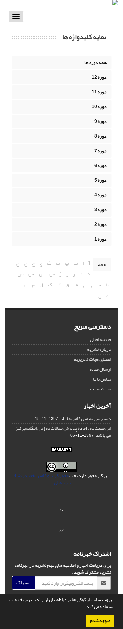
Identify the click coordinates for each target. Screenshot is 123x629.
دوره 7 (100, 150)
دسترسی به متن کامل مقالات (85, 418)
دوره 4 (100, 195)
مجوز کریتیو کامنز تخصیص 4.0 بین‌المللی (42, 479)
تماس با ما (102, 379)
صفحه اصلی (100, 339)
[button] (83, 607)
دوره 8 (100, 136)
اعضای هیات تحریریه (92, 359)
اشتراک (23, 582)
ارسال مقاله (100, 369)
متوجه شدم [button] (100, 621)
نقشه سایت (100, 389)
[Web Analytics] (61, 451)
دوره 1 (100, 239)
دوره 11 (99, 92)
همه (102, 264)
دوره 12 (99, 77)
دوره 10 (99, 106)
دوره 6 (100, 165)
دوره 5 (100, 180)
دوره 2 (100, 224)
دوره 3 (100, 209)
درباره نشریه (99, 349)
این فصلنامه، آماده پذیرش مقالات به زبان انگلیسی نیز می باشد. (63, 432)
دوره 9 (100, 121)
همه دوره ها (95, 62)
